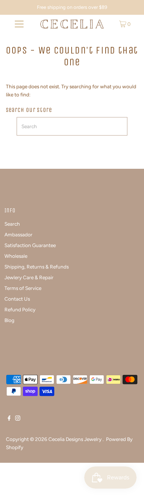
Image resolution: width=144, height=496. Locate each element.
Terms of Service (22, 288)
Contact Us (17, 299)
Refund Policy (19, 309)
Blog (9, 320)
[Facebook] (9, 419)
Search (12, 224)
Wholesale (15, 256)
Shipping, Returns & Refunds (36, 267)
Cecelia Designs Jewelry (75, 439)
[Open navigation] (19, 24)
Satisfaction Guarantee (30, 245)
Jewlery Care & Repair (29, 277)
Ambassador (18, 234)
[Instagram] (17, 419)
